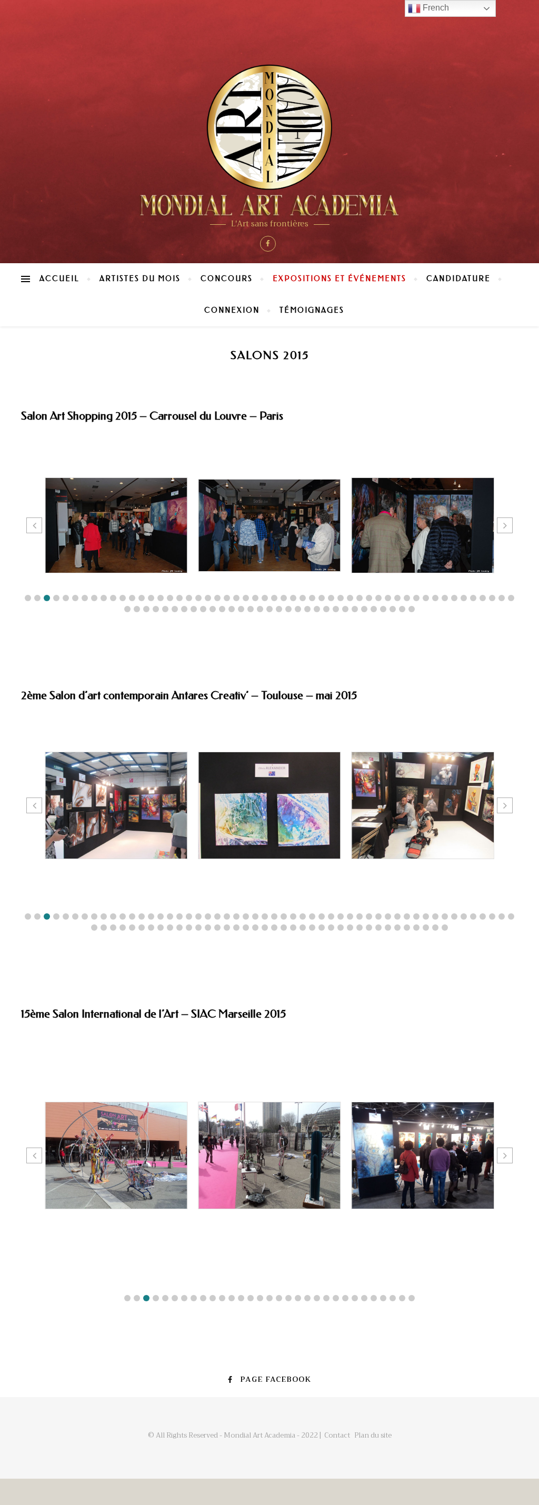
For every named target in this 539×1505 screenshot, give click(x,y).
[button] (28, 598)
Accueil (59, 278)
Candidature (458, 278)
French (435, 7)
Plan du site (373, 1435)
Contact (337, 1435)
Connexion (231, 310)
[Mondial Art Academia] (269, 140)
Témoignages (312, 310)
